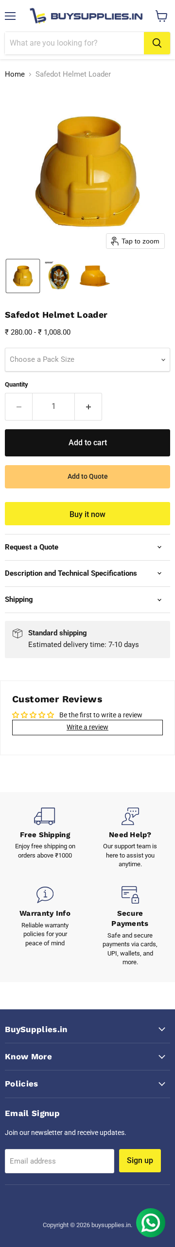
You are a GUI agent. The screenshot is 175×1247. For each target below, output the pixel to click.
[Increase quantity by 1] (88, 406)
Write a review (87, 727)
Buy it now (87, 514)
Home (15, 74)
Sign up (140, 1160)
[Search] (157, 43)
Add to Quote (88, 476)
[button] (22, 275)
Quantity (16, 384)
